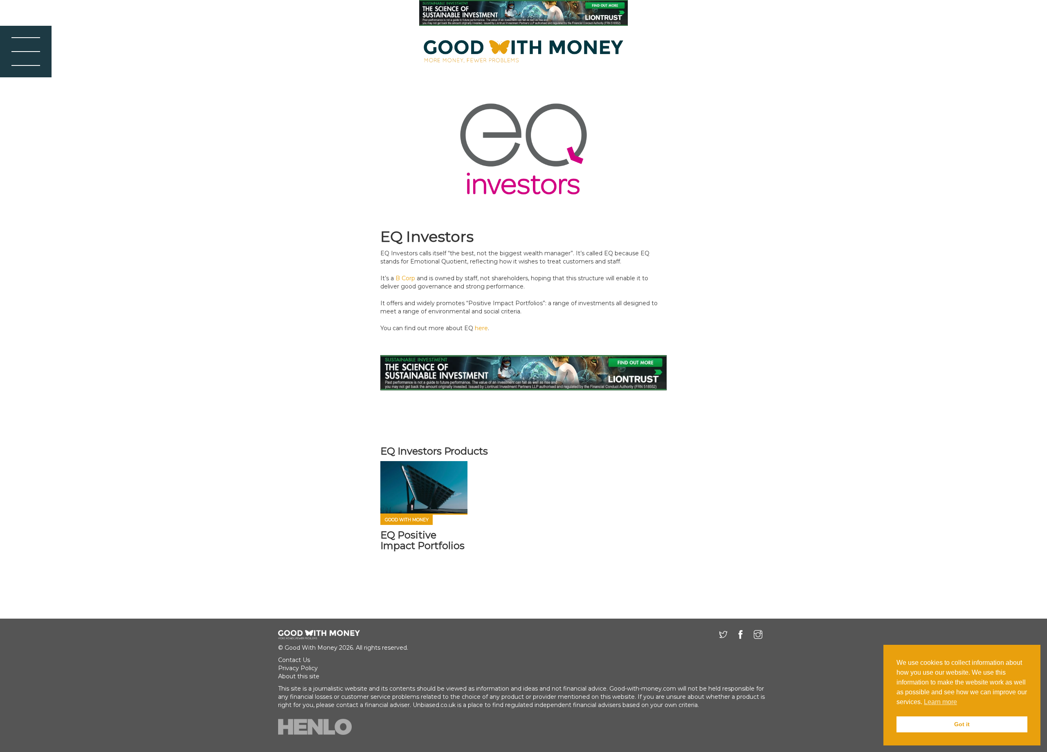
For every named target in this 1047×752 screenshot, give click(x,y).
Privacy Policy (298, 668)
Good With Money (407, 519)
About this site (298, 676)
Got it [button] (962, 724)
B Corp (405, 278)
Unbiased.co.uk (434, 705)
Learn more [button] (940, 701)
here (481, 328)
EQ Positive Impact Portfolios (422, 540)
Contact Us (294, 660)
